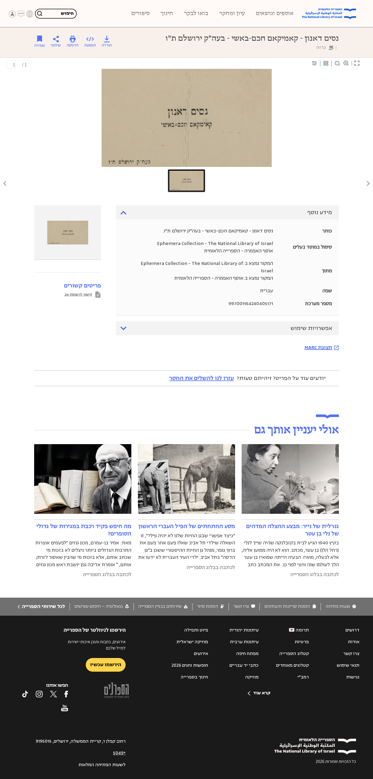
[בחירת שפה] (29, 13)
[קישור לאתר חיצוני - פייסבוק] (66, 694)
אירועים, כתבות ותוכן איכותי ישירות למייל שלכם (97, 645)
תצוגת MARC (318, 347)
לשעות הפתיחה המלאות (102, 765)
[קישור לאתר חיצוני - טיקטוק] (25, 694)
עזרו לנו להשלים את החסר (201, 378)
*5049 (119, 753)
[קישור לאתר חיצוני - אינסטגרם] (39, 694)
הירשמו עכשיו (105, 664)
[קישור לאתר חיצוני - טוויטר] (53, 694)
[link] (340, 606)
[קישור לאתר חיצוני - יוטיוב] (64, 708)
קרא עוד (261, 693)
